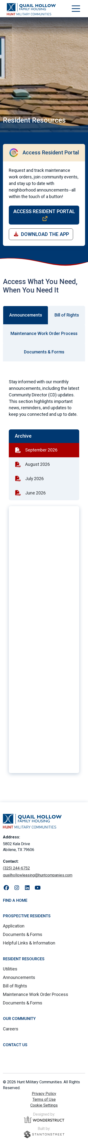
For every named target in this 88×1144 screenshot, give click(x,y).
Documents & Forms (22, 934)
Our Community (19, 1018)
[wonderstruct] (44, 1119)
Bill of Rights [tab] (67, 314)
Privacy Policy (44, 1093)
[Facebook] (6, 888)
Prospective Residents (27, 916)
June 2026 (35, 492)
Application (13, 925)
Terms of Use (44, 1099)
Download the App (45, 234)
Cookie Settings (44, 1105)
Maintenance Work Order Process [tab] (44, 333)
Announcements (19, 977)
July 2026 (34, 478)
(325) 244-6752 (16, 868)
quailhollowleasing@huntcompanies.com (37, 875)
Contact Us (15, 1045)
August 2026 (37, 464)
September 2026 (41, 449)
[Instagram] (16, 888)
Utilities (10, 968)
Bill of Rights (15, 985)
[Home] (31, 9)
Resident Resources (23, 959)
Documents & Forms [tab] (44, 351)
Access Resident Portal (44, 211)
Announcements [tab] (25, 314)
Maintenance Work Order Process (35, 994)
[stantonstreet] (44, 1134)
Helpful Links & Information (29, 942)
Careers (10, 1028)
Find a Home (15, 900)
